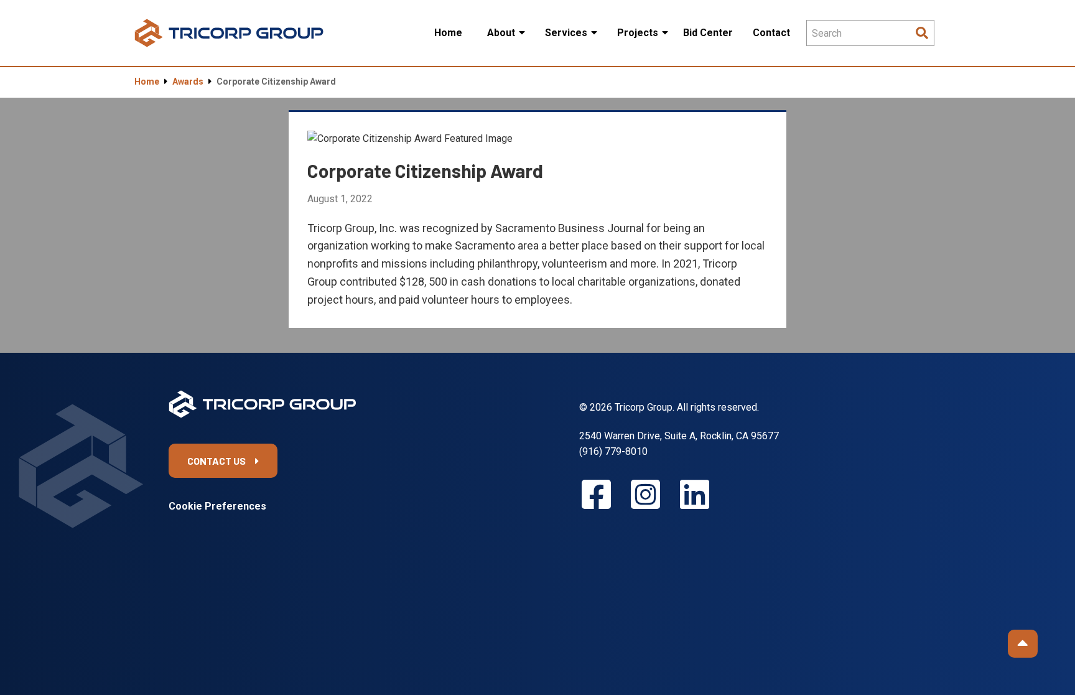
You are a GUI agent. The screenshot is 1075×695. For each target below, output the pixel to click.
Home (448, 33)
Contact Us (216, 461)
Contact (771, 33)
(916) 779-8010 (613, 451)
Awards (187, 81)
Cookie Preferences (217, 506)
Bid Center (708, 33)
